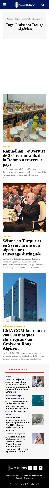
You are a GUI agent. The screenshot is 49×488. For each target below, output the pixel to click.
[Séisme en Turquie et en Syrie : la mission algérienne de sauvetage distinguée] (24, 207)
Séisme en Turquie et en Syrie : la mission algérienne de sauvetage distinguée (22, 247)
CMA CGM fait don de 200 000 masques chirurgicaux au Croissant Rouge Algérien (24, 339)
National (6, 146)
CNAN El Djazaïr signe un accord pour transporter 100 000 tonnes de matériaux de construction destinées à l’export (17, 385)
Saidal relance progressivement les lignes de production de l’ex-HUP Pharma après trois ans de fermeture (17, 423)
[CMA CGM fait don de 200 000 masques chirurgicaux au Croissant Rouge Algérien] (24, 297)
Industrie (8, 415)
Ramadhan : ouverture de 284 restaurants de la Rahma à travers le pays (24, 158)
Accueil (10, 19)
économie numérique (13, 395)
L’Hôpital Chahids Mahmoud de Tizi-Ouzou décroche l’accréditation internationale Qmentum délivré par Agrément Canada (16, 444)
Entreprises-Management (14, 326)
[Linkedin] (35, 468)
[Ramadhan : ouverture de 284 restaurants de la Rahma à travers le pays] (24, 118)
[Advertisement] (24, 67)
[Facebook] (30, 468)
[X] (40, 468)
